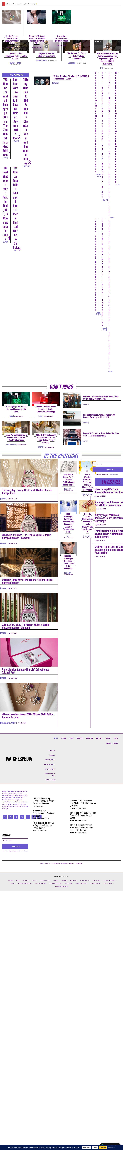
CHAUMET (111, 218)
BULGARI (55, 880)
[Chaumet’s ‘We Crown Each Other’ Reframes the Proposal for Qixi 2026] (36, 17)
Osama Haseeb (18, 416)
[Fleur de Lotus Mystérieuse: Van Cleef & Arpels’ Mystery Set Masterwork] (87, 507)
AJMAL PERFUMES (11, 444)
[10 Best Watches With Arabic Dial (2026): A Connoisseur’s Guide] (42, 81)
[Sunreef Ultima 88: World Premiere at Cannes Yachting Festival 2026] (72, 418)
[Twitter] (22, 817)
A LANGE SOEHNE (109, 880)
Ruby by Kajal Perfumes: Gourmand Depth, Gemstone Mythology (46, 409)
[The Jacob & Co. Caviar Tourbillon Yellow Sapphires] (76, 46)
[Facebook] (28, 817)
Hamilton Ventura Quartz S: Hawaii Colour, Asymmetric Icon (12, 39)
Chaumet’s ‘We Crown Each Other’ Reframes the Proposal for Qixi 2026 (37, 39)
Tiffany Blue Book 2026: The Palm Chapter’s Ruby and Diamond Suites (26, 121)
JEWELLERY (27, 166)
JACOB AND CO (84, 880)
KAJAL (117, 185)
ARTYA (13, 883)
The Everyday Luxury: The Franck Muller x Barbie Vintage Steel (27, 491)
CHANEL (10, 880)
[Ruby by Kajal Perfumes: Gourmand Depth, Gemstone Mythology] (46, 399)
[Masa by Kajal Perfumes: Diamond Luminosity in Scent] (61, 17)
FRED (68, 536)
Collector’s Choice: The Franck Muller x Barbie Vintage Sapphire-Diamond (25, 626)
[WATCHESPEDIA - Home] (20, 758)
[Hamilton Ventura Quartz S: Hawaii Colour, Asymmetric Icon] (11, 17)
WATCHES (5, 242)
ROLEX (34, 880)
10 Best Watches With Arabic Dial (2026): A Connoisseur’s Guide (71, 77)
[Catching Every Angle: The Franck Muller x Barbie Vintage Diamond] (29, 562)
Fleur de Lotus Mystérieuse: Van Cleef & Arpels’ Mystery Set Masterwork (87, 523)
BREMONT (73, 880)
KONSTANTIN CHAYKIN (15, 63)
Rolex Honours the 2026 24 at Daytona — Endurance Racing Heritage (43, 825)
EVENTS (3, 499)
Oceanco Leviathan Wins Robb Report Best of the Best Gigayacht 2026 (101, 397)
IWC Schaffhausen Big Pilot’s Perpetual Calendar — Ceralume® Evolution (44, 801)
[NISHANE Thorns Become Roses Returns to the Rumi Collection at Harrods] (46, 428)
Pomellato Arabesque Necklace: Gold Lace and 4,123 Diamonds (68, 562)
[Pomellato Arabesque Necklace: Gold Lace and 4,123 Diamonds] (68, 549)
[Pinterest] (10, 817)
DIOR (17, 880)
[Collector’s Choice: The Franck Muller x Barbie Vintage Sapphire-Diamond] (29, 607)
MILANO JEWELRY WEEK (8, 723)
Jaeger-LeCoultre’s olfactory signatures (46, 54)
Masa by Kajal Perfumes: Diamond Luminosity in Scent (61, 38)
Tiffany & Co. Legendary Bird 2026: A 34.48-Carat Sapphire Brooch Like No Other (81, 827)
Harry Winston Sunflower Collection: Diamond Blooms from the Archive (87, 482)
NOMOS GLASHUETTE (25, 883)
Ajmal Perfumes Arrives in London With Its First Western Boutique (16, 437)
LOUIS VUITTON (44, 880)
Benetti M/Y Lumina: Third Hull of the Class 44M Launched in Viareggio (101, 434)
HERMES (64, 880)
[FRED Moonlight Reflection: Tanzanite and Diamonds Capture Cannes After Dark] (68, 507)
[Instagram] (5, 817)
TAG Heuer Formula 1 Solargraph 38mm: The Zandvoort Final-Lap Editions (5, 117)
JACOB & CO (71, 63)
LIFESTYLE (40, 447)
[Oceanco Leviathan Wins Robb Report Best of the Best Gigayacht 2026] (72, 400)
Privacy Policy (114, 474)
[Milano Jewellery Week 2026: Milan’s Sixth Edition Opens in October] (29, 697)
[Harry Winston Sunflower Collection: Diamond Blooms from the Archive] (87, 467)
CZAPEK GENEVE (95, 883)
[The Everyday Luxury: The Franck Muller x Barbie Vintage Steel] (29, 473)
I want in (14, 846)
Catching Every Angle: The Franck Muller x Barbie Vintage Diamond (27, 581)
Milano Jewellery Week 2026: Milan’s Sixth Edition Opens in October (28, 716)
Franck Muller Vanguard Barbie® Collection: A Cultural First (25, 671)
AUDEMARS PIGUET (56, 883)
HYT (15, 250)
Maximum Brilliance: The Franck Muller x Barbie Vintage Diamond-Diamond (26, 536)
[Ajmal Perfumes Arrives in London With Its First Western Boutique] (16, 428)
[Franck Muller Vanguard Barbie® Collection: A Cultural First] (29, 652)
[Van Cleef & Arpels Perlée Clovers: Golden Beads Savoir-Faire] (68, 467)
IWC (102, 68)
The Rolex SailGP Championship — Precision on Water (43, 813)
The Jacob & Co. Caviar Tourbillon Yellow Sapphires (76, 56)
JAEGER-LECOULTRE (41, 60)
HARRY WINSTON (87, 494)
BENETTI (85, 441)
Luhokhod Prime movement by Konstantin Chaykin (16, 56)
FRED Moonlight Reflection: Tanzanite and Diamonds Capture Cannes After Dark (68, 523)
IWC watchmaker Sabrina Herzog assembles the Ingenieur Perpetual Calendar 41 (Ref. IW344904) (107, 58)
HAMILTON (16, 141)
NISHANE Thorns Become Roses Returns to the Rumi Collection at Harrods (46, 439)
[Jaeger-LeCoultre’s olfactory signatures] (46, 46)
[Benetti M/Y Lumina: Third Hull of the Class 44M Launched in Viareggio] (72, 437)
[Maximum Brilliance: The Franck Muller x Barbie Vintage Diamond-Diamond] (29, 517)
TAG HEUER (96, 880)
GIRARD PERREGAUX (61, 886)
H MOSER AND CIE (40, 883)
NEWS (5, 158)
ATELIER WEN (108, 883)
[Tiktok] (16, 817)
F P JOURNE (68, 883)
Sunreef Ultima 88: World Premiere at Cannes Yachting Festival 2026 (99, 416)
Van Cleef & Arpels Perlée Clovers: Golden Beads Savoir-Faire (68, 479)
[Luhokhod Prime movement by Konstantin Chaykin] (15, 46)
